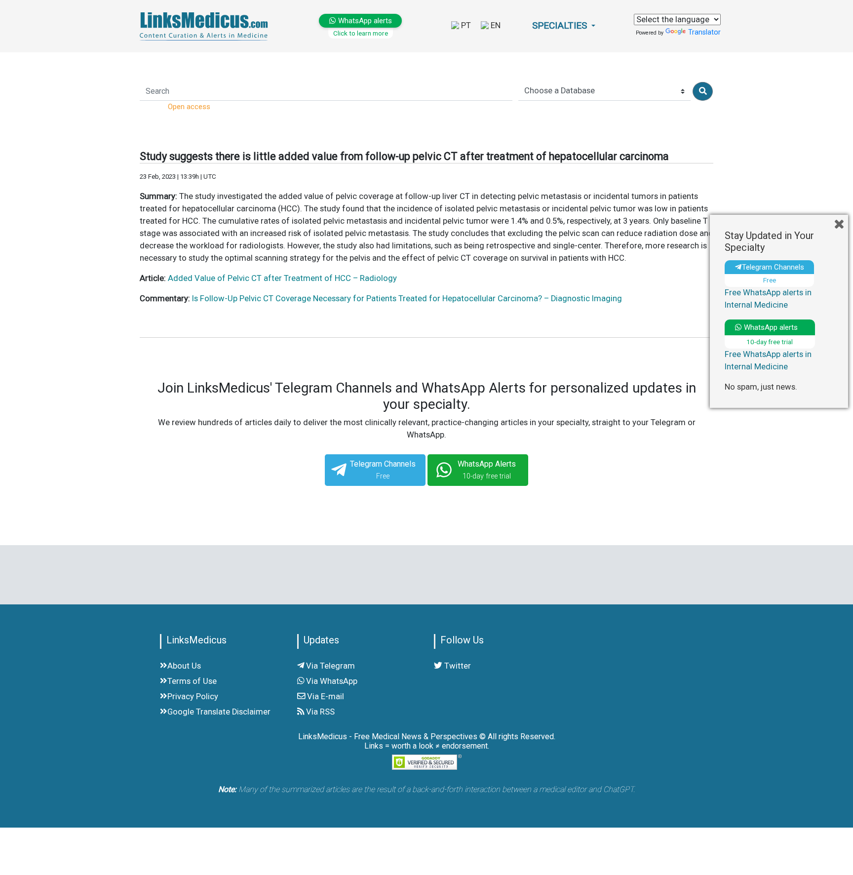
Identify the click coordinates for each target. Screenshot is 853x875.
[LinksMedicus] (205, 26)
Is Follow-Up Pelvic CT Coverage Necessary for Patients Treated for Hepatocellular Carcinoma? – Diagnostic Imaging (407, 298)
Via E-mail (324, 696)
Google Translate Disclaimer (219, 711)
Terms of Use (192, 681)
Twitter (456, 666)
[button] (563, 26)
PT (465, 25)
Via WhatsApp (330, 681)
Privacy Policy (192, 696)
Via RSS (319, 711)
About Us (184, 666)
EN (495, 25)
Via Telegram (329, 666)
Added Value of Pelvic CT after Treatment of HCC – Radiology (282, 278)
